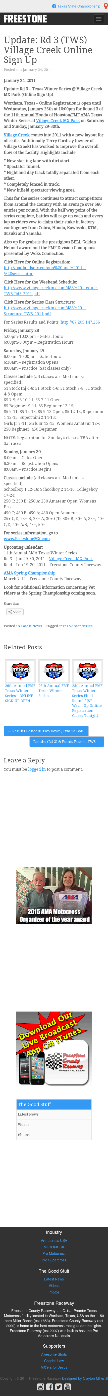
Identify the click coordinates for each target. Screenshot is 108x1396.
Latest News (31, 626)
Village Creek (17, 135)
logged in (37, 769)
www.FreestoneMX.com (27, 538)
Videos (23, 1125)
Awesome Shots (54, 1354)
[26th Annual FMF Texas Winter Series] (54, 671)
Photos (24, 1135)
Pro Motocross (54, 1253)
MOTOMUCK (54, 1246)
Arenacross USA (54, 1240)
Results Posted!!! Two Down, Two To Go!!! (46, 731)
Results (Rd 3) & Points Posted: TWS (66, 742)
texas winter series (76, 626)
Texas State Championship (79, 6)
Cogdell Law (54, 1360)
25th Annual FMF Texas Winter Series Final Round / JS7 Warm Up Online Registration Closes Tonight (87, 701)
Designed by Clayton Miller (83, 1378)
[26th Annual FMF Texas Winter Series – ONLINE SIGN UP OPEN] (20, 671)
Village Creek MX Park (58, 120)
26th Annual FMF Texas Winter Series (53, 691)
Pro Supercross (54, 1259)
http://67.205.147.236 (80, 322)
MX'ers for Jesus (54, 1367)
